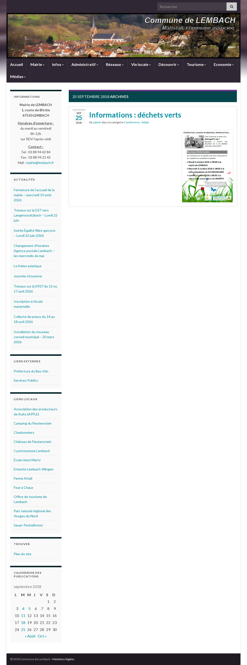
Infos (57, 64)
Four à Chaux (23, 487)
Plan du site (22, 554)
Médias (17, 76)
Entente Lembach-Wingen (34, 469)
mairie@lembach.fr (40, 163)
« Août (30, 636)
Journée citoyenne (28, 276)
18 (23, 622)
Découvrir (167, 64)
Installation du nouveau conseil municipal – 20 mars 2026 (34, 337)
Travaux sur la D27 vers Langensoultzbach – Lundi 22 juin (35, 215)
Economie (223, 64)
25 (23, 629)
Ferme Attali (23, 478)
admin (97, 122)
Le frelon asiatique (27, 266)
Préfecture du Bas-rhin (31, 371)
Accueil (16, 64)
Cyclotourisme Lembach (32, 451)
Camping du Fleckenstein (33, 423)
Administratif (83, 64)
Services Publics (26, 380)
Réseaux (114, 64)
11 (23, 615)
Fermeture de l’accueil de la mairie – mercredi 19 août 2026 (34, 195)
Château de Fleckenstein (32, 442)
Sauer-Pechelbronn (28, 525)
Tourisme (195, 64)
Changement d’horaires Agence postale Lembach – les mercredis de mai (34, 251)
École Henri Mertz (27, 460)
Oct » (42, 636)
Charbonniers (24, 432)
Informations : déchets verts (135, 114)
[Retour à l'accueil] (123, 35)
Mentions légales (63, 659)
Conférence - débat (136, 122)
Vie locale (140, 64)
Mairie (36, 64)
